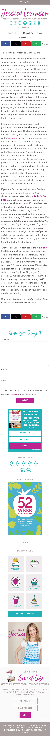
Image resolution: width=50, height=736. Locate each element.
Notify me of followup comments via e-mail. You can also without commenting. (24, 392)
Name (4, 370)
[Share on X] (16, 43)
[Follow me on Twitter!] (15, 23)
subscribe (14, 394)
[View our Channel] (34, 23)
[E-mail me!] (39, 23)
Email (4, 380)
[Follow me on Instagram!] (25, 23)
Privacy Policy (36, 449)
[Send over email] (36, 43)
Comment (5, 340)
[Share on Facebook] (5, 43)
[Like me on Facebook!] (10, 23)
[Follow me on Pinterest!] (20, 23)
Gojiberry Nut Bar (16, 138)
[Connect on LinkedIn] (30, 23)
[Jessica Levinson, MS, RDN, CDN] (25, 14)
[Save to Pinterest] (26, 43)
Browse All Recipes (25, 614)
